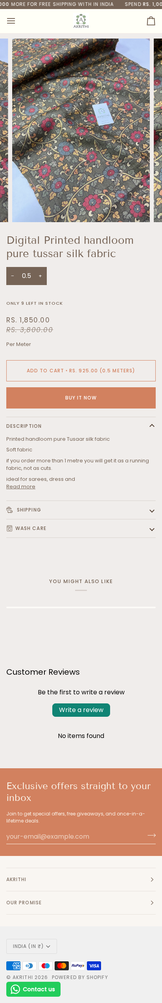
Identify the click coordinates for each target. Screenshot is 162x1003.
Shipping (28, 509)
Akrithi (23, 977)
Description (24, 426)
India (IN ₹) (28, 946)
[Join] (149, 835)
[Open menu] (18, 21)
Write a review (81, 709)
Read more (20, 486)
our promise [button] (24, 902)
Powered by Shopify (80, 977)
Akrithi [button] (16, 879)
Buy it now (81, 397)
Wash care (30, 528)
